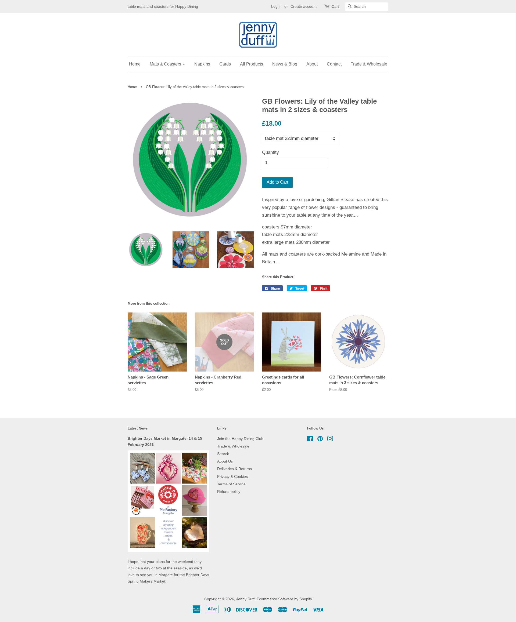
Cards (225, 64)
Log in (276, 6)
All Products (251, 64)
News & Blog (284, 64)
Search (223, 454)
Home (135, 64)
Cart (335, 6)
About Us (225, 461)
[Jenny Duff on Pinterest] (320, 440)
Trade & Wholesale (369, 64)
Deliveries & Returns (234, 469)
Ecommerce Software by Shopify (284, 599)
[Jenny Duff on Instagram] (330, 440)
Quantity (270, 152)
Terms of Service (231, 484)
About (312, 64)
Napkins (202, 64)
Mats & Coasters (166, 64)
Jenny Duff (245, 599)
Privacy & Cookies (232, 476)
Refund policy (228, 491)
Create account (304, 6)
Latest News (138, 428)
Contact (334, 64)
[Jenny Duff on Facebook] (310, 440)
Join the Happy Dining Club (240, 439)
